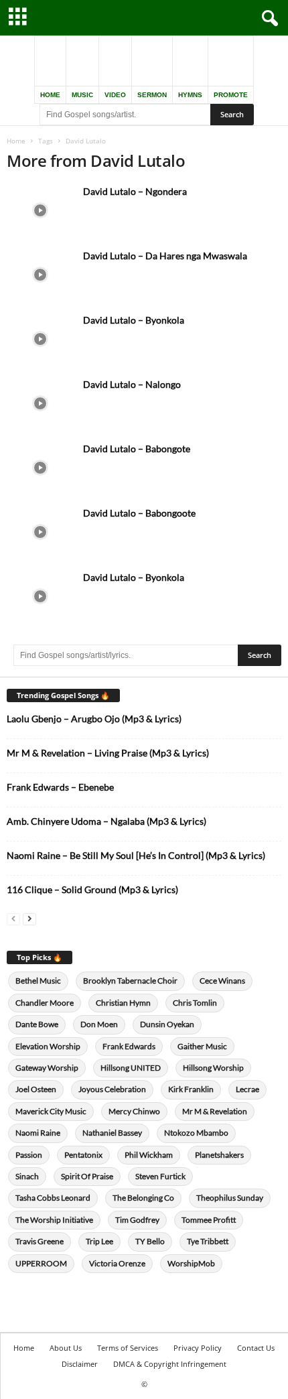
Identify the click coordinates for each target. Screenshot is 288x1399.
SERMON (152, 94)
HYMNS (190, 94)
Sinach (27, 1176)
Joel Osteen (35, 1089)
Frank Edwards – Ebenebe (60, 787)
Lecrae (247, 1089)
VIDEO (115, 94)
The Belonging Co (143, 1198)
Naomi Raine (37, 1133)
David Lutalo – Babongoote (139, 513)
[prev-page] (13, 918)
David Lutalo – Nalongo (132, 384)
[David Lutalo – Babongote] (40, 467)
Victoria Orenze (117, 1263)
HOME (50, 94)
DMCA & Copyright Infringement (169, 1364)
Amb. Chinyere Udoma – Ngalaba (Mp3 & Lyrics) (106, 821)
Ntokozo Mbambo (196, 1133)
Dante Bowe (36, 1024)
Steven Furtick (160, 1176)
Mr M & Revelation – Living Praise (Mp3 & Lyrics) (108, 752)
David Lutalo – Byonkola (133, 320)
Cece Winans (222, 981)
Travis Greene (39, 1241)
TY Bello (150, 1241)
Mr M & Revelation (214, 1111)
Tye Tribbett (207, 1241)
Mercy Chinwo (134, 1111)
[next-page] (29, 918)
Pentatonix (83, 1155)
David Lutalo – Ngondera (135, 191)
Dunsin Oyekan (167, 1024)
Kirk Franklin (191, 1089)
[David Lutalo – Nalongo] (40, 403)
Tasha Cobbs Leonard (52, 1198)
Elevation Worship (47, 1046)
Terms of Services (127, 1348)
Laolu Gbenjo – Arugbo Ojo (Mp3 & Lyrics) (94, 718)
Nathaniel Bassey (112, 1133)
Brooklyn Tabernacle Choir (130, 981)
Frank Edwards (128, 1046)
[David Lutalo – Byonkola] (40, 339)
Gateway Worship (46, 1068)
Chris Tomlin (195, 1003)
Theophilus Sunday (229, 1198)
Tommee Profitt (209, 1220)
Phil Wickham (149, 1155)
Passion (28, 1155)
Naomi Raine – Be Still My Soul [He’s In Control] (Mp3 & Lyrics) (136, 855)
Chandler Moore (44, 1003)
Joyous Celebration (112, 1089)
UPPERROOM (41, 1263)
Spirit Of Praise (87, 1176)
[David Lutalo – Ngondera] (40, 210)
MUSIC (82, 94)
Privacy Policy (197, 1348)
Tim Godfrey (137, 1220)
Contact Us (256, 1348)
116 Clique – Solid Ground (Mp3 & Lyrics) (92, 889)
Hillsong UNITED (130, 1068)
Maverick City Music (50, 1111)
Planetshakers (219, 1155)
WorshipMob (191, 1263)
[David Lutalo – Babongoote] (40, 532)
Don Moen (99, 1024)
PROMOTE (231, 94)
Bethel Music (38, 981)
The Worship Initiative (54, 1220)
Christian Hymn (123, 1003)
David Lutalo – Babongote (136, 448)
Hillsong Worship (213, 1068)
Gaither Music (202, 1046)
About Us (66, 1348)
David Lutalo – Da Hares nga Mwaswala (165, 255)
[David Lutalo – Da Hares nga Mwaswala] (40, 274)
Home (16, 140)
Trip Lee (99, 1241)
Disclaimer (80, 1364)
